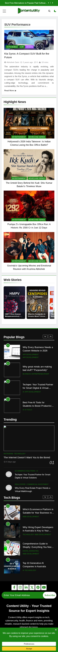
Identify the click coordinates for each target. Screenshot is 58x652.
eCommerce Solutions (25, 471)
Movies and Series (37, 137)
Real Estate (20, 484)
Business (27, 374)
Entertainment (19, 137)
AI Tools (28, 410)
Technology (19, 454)
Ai (23, 392)
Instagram (8, 454)
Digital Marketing (31, 551)
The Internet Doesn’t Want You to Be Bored (27, 457)
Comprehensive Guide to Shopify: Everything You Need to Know (38, 547)
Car (22, 47)
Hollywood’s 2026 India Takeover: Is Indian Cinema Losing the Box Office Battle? (28, 3)
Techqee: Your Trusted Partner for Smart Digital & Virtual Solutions (38, 388)
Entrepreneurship (40, 374)
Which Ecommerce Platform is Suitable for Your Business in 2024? (38, 512)
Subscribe (50, 595)
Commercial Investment (37, 484)
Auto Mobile (12, 47)
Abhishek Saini (13, 62)
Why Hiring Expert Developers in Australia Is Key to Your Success (38, 530)
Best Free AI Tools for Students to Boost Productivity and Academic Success (38, 405)
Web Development (31, 517)
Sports (29, 47)
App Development (31, 355)
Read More (9, 90)
